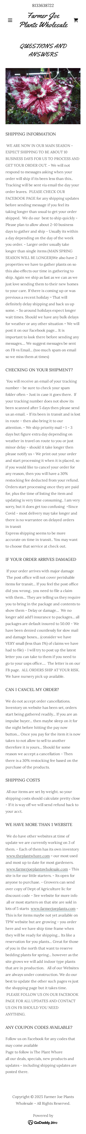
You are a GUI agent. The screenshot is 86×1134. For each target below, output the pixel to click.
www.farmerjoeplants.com (53, 908)
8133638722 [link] (43, 5)
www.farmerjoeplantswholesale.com (37, 869)
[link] (43, 20)
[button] (11, 20)
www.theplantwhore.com (28, 855)
